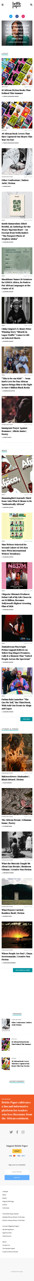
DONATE (17, 1151)
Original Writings (8, 1201)
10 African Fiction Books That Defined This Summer (16, 92)
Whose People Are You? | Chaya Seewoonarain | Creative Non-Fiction (17, 956)
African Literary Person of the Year (13, 1220)
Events (4, 1205)
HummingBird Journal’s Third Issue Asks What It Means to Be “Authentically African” (17, 501)
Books (4, 1198)
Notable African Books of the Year (13, 1217)
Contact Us (6, 1245)
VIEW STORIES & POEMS (22, 970)
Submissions (6, 1236)
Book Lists (5, 86)
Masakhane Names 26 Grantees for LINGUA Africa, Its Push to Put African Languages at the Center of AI (17, 284)
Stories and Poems (7, 176)
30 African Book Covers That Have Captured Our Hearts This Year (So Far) (17, 136)
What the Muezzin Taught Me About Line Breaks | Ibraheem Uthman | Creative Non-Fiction (16, 866)
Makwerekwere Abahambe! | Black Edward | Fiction (16, 778)
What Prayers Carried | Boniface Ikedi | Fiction (13, 911)
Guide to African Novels (10, 1252)
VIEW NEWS (26, 719)
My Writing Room (8, 1229)
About (4, 1242)
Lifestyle (5, 1191)
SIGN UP (17, 1178)
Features (4, 130)
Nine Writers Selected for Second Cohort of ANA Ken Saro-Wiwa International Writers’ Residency (15, 549)
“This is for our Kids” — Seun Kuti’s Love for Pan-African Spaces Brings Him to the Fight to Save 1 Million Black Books (17, 383)
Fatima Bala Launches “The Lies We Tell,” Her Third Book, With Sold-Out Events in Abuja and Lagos (16, 704)
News (3, 220)
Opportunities (7, 1233)
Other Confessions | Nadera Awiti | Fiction (15, 182)
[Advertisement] (17, 989)
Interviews (17, 22)
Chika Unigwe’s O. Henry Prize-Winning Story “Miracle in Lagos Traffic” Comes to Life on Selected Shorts (17, 333)
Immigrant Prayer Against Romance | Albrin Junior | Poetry (14, 431)
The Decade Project (8, 1248)
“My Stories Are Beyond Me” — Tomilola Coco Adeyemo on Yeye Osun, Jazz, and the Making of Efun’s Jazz (17, 32)
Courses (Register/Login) (10, 1226)
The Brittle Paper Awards (10, 1214)
